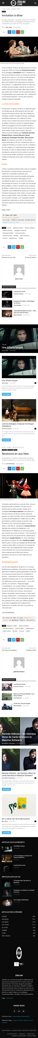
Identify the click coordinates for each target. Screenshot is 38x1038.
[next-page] (6, 320)
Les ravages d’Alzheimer (21, 900)
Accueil (4, 9)
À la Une (4, 344)
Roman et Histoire (30, 257)
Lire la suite (6, 394)
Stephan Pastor (13, 238)
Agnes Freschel (18, 315)
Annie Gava (5, 383)
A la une (9, 228)
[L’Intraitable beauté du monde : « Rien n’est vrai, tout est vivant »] (7, 313)
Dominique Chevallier (8, 233)
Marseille (16, 235)
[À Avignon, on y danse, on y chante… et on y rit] (7, 893)
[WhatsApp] (22, 32)
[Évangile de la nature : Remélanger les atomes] (7, 304)
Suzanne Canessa (18, 293)
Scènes (8, 9)
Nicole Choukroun (24, 235)
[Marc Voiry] (3, 27)
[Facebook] (9, 32)
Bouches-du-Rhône (30, 228)
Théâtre (21, 238)
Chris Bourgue (17, 305)
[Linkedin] (23, 1011)
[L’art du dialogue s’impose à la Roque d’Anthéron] (19, 410)
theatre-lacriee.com (11, 222)
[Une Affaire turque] (19, 338)
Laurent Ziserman (7, 235)
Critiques (4, 297)
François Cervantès (20, 233)
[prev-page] (3, 320)
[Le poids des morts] (7, 294)
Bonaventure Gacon (18, 228)
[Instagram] (19, 1011)
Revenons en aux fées (9, 257)
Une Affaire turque (9, 380)
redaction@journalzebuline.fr (20, 1016)
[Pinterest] (18, 32)
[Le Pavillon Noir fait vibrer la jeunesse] (7, 883)
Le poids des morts (19, 291)
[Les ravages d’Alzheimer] (7, 902)
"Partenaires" (10, 998)
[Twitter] (14, 32)
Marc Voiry (9, 27)
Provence (5, 238)
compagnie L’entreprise (20, 230)
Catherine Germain (7, 230)
